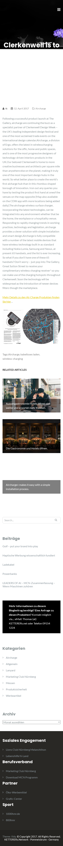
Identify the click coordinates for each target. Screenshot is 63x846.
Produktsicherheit (16, 689)
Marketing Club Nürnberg (21, 676)
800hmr (10, 820)
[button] (7, 10)
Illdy (13, 836)
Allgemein (11, 663)
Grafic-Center (14, 798)
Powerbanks (10, 573)
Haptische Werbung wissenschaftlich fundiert (29, 555)
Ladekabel (8, 564)
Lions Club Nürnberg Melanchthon (26, 749)
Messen (10, 683)
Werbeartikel (13, 695)
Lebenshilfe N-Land (17, 755)
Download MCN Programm (22, 777)
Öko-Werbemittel (16, 792)
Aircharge (40, 108)
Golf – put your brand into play (20, 546)
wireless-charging (13, 358)
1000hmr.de (13, 813)
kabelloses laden (29, 354)
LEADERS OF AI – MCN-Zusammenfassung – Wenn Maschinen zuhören (29, 584)
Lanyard (10, 670)
